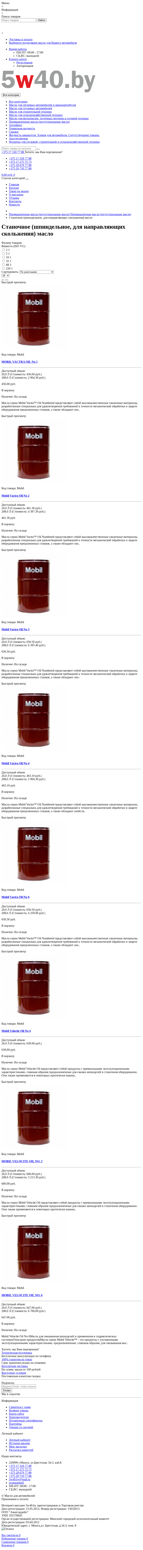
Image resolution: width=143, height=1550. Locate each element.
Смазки (13, 131)
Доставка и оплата (20, 39)
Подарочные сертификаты (25, 1420)
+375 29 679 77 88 (20, 165)
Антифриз (15, 125)
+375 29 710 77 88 (20, 168)
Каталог (14, 187)
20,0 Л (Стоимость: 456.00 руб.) (21, 374)
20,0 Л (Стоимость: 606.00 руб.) (21, 1173)
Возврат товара (18, 1410)
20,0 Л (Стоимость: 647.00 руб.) (21, 1307)
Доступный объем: (13, 370)
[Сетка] (2, 279)
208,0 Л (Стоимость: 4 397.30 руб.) (23, 511)
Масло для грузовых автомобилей (30, 108)
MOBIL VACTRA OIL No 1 (19, 361)
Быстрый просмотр (13, 282)
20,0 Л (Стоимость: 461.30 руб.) (21, 508)
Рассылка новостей (21, 1449)
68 (7, 264)
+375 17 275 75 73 (20, 161)
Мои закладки (18, 1446)
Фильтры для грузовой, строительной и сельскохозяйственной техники (54, 141)
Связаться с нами (20, 1407)
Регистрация (24, 62)
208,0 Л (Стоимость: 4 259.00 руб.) (23, 913)
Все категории (18, 101)
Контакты (15, 201)
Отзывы (14, 197)
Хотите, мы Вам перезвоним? (43, 152)
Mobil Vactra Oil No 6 (15, 897)
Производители (19, 1417)
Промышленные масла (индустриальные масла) (39, 121)
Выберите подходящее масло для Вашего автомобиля (43, 42)
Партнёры (15, 1423)
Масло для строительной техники (30, 111)
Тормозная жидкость (22, 128)
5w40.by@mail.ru (19, 1479)
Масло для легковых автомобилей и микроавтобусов (42, 105)
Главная (14, 184)
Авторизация (24, 65)
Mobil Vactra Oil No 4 (15, 763)
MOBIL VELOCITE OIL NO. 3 (21, 1161)
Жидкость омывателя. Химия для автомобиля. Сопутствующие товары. (54, 135)
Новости (14, 204)
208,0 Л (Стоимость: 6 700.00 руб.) (23, 1311)
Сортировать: (10, 271)
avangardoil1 (16, 1482)
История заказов (19, 1443)
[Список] (6, 279)
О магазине (16, 194)
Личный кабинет (20, 1439)
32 (7, 261)
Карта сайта (16, 1413)
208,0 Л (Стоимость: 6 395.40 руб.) (23, 645)
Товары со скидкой (21, 1427)
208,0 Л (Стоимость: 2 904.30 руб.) (23, 377)
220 (8, 268)
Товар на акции (19, 191)
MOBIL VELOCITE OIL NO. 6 (21, 1295)
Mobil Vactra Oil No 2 (15, 495)
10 (7, 257)
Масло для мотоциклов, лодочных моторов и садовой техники (49, 118)
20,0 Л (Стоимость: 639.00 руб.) (21, 1043)
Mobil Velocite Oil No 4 (16, 1030)
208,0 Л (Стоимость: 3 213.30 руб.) (23, 1177)
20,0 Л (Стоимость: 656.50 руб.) (21, 641)
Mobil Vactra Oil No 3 (15, 629)
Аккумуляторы (18, 138)
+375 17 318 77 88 (20, 158)
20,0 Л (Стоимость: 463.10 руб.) (21, 775)
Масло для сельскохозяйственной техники (36, 115)
